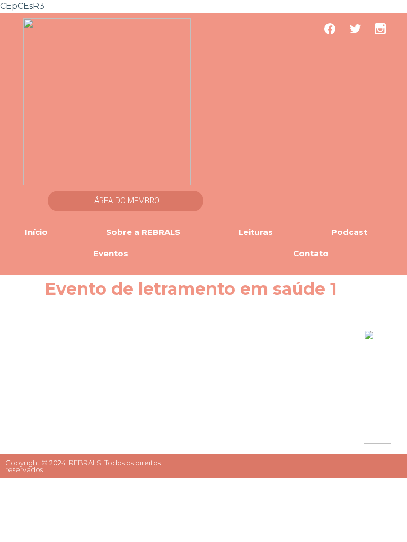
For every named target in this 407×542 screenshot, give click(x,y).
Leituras (255, 232)
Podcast (349, 232)
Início (36, 232)
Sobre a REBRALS (143, 232)
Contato (311, 253)
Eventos (110, 253)
